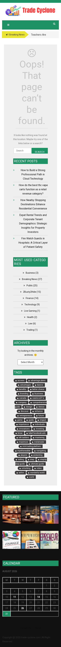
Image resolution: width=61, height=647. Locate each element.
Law (30, 323)
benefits (22, 389)
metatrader (39, 442)
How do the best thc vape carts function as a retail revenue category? (33, 189)
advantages (25, 385)
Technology (30, 304)
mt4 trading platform (31, 446)
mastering (39, 437)
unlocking (26, 468)
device (41, 407)
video (39, 468)
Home (38, 628)
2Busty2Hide (29, 292)
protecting (37, 455)
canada (22, 398)
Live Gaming (30, 311)
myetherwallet (23, 451)
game (19, 420)
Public (30, 285)
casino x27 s (38, 398)
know (20, 433)
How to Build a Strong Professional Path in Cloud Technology (33, 174)
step (32, 459)
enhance (39, 411)
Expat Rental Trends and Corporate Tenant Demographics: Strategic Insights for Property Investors (33, 223)
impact (43, 420)
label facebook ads (37, 433)
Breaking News (29, 279)
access (21, 380)
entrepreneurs (26, 415)
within (21, 473)
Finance (30, 298)
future (41, 415)
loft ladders (24, 437)
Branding (24, 394)
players (24, 455)
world (31, 477)
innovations (24, 429)
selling (21, 459)
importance (24, 424)
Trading (30, 330)
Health (30, 317)
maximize (23, 442)
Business (30, 273)
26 (22, 608)
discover (24, 411)
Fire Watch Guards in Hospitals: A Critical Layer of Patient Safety (33, 242)
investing (40, 429)
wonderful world (37, 473)
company (22, 402)
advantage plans (38, 380)
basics (40, 385)
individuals (40, 424)
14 (38, 597)
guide (31, 420)
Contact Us (25, 628)
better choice (38, 389)
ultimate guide (37, 464)
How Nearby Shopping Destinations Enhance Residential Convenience (33, 204)
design (29, 407)
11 (14, 597)
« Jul (4, 618)
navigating (41, 451)
